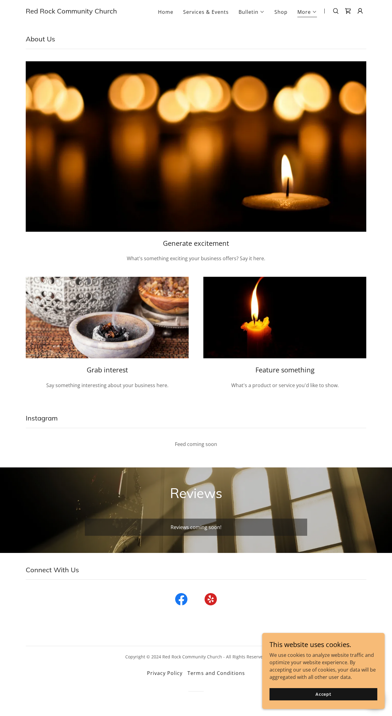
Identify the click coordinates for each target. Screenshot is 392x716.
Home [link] (165, 12)
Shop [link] (281, 12)
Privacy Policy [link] (165, 673)
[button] (252, 12)
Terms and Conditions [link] (216, 673)
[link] (71, 11)
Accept (323, 694)
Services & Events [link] (206, 12)
